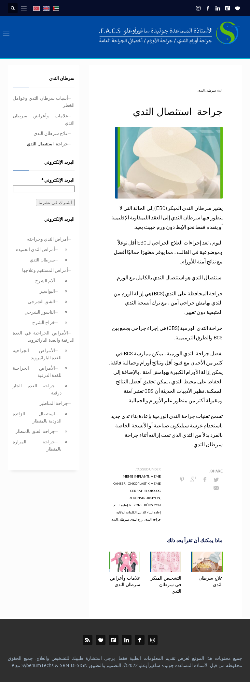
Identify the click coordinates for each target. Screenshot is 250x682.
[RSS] (87, 640)
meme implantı (136, 476)
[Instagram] (198, 8)
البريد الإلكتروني (58, 180)
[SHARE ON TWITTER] (216, 479)
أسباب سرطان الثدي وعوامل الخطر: (44, 101)
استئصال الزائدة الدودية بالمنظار (37, 417)
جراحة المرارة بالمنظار (37, 445)
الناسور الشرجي (39, 312)
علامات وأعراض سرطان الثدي (125, 581)
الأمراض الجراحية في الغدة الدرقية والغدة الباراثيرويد (44, 336)
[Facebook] (208, 8)
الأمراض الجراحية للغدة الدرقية (37, 371)
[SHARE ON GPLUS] (193, 479)
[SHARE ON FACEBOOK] (205, 479)
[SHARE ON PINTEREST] (182, 479)
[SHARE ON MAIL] (216, 488)
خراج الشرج (43, 322)
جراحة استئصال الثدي (47, 143)
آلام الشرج (45, 280)
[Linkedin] (218, 8)
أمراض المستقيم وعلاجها (45, 270)
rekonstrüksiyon (145, 505)
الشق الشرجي (41, 301)
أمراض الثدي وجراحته (47, 239)
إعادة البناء (121, 505)
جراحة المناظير (53, 403)
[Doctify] (237, 8)
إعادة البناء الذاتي (149, 512)
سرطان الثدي (207, 90)
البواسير (47, 291)
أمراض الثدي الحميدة (35, 249)
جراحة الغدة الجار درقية (37, 389)
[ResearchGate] (113, 640)
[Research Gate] (227, 8)
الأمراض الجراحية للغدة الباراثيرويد (37, 354)
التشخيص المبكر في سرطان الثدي (166, 584)
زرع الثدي (136, 519)
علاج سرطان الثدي (51, 133)
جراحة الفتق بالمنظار (35, 431)
